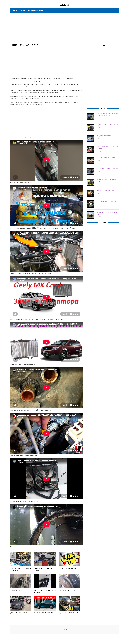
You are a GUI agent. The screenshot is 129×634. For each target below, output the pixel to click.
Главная (14, 10)
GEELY (64, 5)
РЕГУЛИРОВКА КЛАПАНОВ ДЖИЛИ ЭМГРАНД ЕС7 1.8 (107, 147)
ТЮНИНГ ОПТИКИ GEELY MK (105, 190)
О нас (23, 10)
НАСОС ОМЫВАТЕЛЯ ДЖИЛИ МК (106, 201)
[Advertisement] (64, 27)
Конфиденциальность (35, 10)
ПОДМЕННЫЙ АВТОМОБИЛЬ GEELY (107, 125)
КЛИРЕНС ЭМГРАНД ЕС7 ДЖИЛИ (106, 157)
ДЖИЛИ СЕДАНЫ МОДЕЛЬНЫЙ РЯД (107, 168)
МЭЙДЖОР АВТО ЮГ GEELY (105, 136)
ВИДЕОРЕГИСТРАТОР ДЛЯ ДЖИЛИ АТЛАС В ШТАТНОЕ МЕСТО (107, 115)
